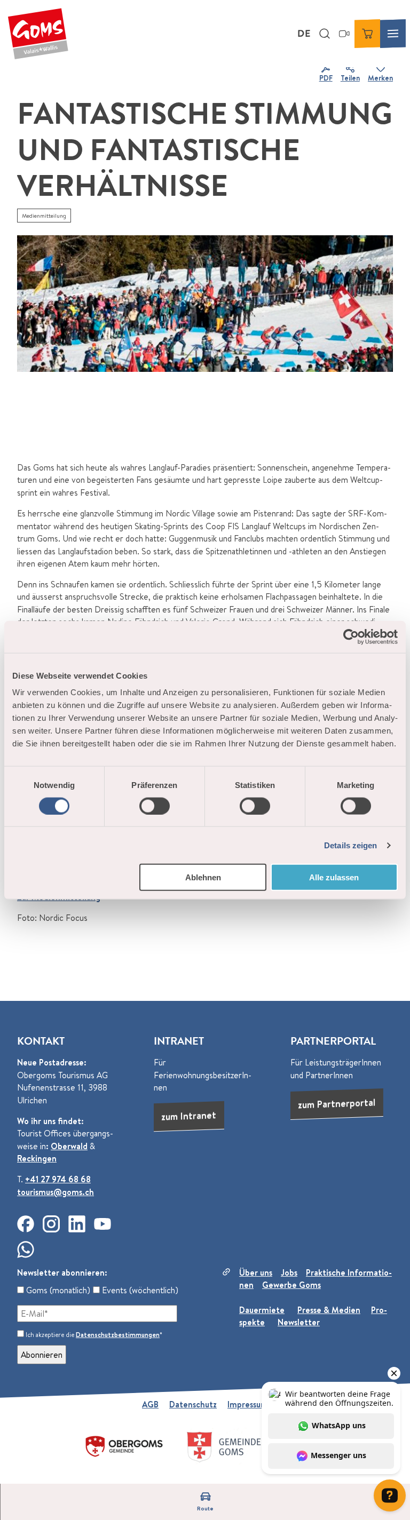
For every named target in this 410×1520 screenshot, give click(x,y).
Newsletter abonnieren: (62, 1272)
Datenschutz (193, 1404)
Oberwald (69, 1146)
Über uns (255, 1272)
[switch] (154, 805)
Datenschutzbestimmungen (118, 1334)
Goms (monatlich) (57, 1290)
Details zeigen (350, 844)
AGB (150, 1404)
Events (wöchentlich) (139, 1290)
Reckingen (37, 1158)
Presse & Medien (328, 1310)
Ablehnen (203, 877)
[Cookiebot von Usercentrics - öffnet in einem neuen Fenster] (351, 636)
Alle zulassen (334, 877)
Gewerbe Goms (291, 1285)
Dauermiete (262, 1310)
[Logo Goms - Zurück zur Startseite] (38, 33)
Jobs (289, 1272)
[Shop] (367, 33)
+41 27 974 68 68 (58, 1179)
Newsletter (299, 1322)
